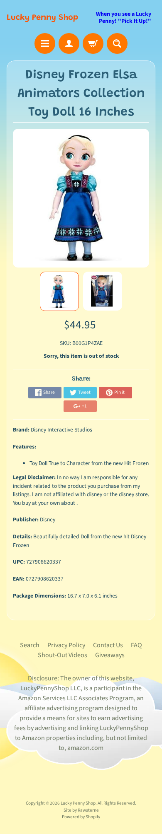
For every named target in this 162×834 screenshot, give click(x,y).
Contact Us (108, 645)
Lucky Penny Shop (42, 18)
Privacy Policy (66, 645)
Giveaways (110, 655)
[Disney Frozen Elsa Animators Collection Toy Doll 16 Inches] (59, 291)
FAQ (136, 645)
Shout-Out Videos (62, 655)
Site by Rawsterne (81, 810)
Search (29, 645)
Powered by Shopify (81, 817)
